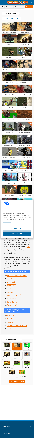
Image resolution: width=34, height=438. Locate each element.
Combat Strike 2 (12, 302)
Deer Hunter (10, 289)
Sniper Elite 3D (12, 305)
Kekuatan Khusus (12, 299)
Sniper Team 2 (11, 285)
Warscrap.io (10, 282)
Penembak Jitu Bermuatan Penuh (16, 275)
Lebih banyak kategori (17, 381)
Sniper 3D (10, 292)
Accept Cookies (17, 234)
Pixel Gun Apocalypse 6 (13, 295)
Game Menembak (19, 6)
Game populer (9, 6)
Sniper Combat (11, 279)
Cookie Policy (7, 222)
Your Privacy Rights (17, 228)
